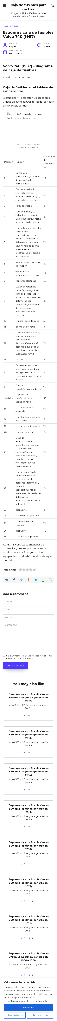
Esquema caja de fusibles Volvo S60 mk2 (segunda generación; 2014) (28, 771)
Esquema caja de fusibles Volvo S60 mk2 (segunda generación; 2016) (28, 846)
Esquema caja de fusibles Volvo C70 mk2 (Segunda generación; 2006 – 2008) (28, 957)
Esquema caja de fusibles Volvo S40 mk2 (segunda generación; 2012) (28, 920)
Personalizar (13, 1015)
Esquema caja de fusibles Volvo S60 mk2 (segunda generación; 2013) (28, 734)
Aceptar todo (28, 1007)
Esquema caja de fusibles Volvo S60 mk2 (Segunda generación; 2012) (28, 697)
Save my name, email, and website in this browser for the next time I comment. (29, 657)
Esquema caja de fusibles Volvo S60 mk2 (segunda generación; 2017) (28, 883)
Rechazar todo (40, 1015)
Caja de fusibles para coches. (28, 7)
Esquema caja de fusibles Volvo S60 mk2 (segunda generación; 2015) (28, 808)
